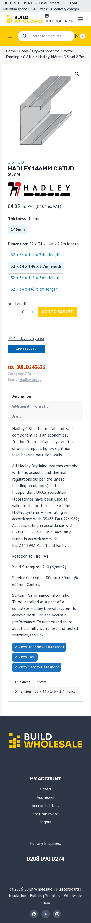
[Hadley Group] (39, 189)
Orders (45, 789)
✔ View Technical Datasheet (39, 647)
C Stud (16, 162)
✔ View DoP (25, 657)
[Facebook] (34, 914)
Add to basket (57, 311)
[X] (45, 914)
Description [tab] (21, 396)
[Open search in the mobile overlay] (46, 36)
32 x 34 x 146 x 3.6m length (35, 277)
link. (40, 635)
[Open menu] (80, 19)
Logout (46, 822)
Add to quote (26, 349)
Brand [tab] (17, 416)
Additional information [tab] (31, 406)
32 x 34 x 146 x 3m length (34, 289)
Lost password (45, 814)
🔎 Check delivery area (26, 338)
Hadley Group (30, 379)
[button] (77, 74)
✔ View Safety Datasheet (36, 667)
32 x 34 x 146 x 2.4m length (35, 254)
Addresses (45, 797)
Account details (45, 805)
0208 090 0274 (45, 859)
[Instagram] (57, 914)
